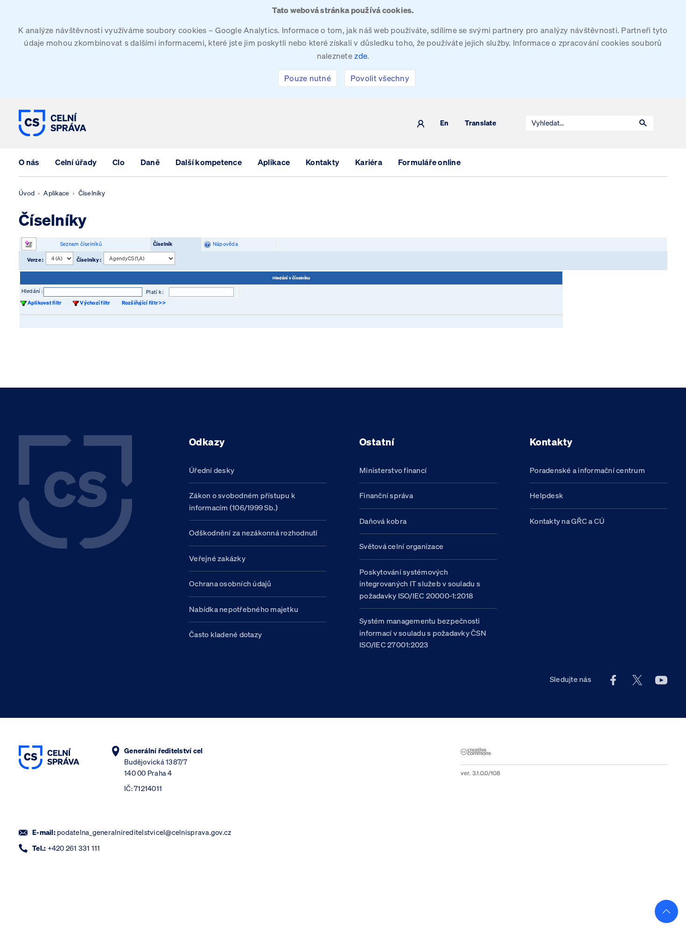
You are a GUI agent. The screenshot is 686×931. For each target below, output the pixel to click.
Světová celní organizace (401, 546)
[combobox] (579, 123)
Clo (118, 162)
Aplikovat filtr (45, 302)
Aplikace (274, 162)
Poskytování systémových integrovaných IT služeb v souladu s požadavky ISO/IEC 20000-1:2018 (419, 584)
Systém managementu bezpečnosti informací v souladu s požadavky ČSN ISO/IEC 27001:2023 (422, 633)
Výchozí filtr (95, 302)
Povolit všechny (379, 78)
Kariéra (368, 162)
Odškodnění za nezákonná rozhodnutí (253, 533)
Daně (150, 162)
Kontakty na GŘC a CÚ (567, 521)
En (444, 123)
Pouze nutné (307, 78)
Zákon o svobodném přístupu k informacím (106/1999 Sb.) (242, 501)
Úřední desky (211, 470)
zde (360, 55)
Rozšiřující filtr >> (144, 302)
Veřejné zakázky (217, 558)
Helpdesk (546, 495)
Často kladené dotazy (225, 634)
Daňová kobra (382, 521)
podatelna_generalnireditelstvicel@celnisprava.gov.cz (144, 832)
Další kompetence (208, 162)
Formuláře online (429, 162)
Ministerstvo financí (393, 470)
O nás (29, 162)
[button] (643, 123)
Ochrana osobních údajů (230, 583)
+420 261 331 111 (74, 848)
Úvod (27, 193)
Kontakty (322, 162)
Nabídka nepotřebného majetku (243, 609)
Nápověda (224, 244)
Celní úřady (76, 162)
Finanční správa (386, 495)
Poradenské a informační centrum (587, 470)
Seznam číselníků (81, 244)
